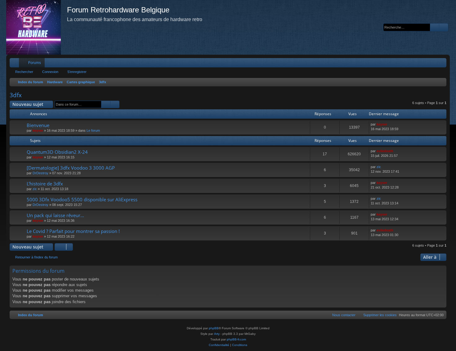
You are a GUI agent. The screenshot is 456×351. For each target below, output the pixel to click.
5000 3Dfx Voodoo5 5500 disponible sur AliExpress (82, 199)
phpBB (214, 328)
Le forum (93, 130)
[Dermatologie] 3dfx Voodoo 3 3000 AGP (71, 168)
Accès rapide (15, 64)
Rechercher (24, 72)
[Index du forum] (36, 27)
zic (379, 167)
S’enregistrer (77, 72)
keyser (38, 130)
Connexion (50, 72)
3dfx (16, 95)
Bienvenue (38, 125)
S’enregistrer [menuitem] (443, 64)
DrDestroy (40, 173)
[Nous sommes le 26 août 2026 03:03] (440, 82)
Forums (34, 63)
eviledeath (385, 151)
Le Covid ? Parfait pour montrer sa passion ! (73, 231)
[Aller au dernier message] (390, 124)
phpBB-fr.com (236, 339)
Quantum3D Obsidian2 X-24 (57, 152)
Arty (217, 333)
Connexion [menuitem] (433, 64)
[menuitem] (423, 62)
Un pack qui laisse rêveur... (55, 215)
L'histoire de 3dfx (45, 183)
